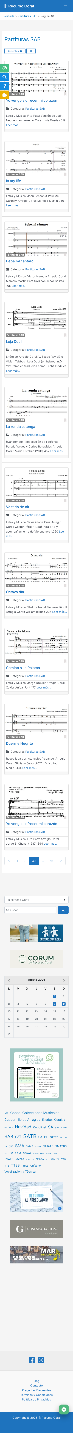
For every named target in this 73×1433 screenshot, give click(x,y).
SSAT (56, 1153)
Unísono (35, 1165)
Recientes (13, 51)
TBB (63, 1159)
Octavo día (15, 592)
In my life (13, 181)
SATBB (43, 1137)
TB (58, 1159)
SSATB (8, 1159)
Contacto (36, 1385)
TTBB (15, 1165)
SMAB (38, 1146)
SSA (18, 1153)
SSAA (27, 1153)
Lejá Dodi (14, 341)
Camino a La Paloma (23, 668)
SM (11, 1146)
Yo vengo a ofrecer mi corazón (31, 100)
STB (52, 1159)
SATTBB (63, 1137)
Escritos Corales (53, 1119)
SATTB (54, 1137)
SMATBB (61, 1146)
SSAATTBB (38, 1153)
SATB (29, 1136)
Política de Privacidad (36, 1399)
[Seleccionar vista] (31, 51)
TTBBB (25, 1166)
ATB (6, 1113)
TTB (6, 1165)
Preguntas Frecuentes (36, 1390)
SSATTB (30, 1159)
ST (47, 1159)
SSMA (40, 1159)
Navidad (23, 1126)
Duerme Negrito (19, 743)
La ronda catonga (20, 427)
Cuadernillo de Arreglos (22, 1119)
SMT (6, 1153)
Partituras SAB (27, 16)
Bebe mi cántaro (19, 261)
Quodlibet (39, 1127)
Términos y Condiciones (36, 1395)
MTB (11, 1128)
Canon (15, 1113)
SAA (57, 1127)
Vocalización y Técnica (20, 1171)
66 (51, 861)
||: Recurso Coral (19, 6)
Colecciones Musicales (40, 1113)
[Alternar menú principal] (65, 6)
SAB (8, 1136)
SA (50, 1126)
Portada (9, 16)
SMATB (48, 1146)
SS (11, 1153)
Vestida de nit (17, 507)
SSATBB (19, 1159)
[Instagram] (41, 1360)
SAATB (64, 1128)
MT (5, 1128)
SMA (19, 1145)
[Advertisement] (36, 1307)
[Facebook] (32, 1360)
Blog (36, 1381)
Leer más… (13, 125)
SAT (18, 1137)
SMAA (29, 1146)
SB (5, 1146)
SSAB (49, 1153)
